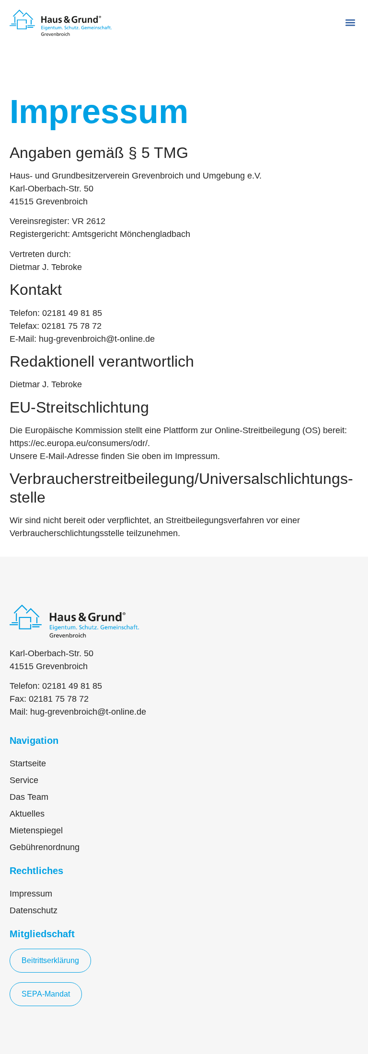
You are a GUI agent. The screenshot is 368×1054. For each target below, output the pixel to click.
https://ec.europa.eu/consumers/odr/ (79, 443)
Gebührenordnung (45, 847)
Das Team (29, 797)
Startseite (28, 763)
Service (24, 780)
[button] (350, 23)
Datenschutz (34, 910)
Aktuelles (27, 814)
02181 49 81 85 (72, 686)
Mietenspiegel (36, 830)
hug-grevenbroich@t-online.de (88, 712)
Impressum (31, 893)
